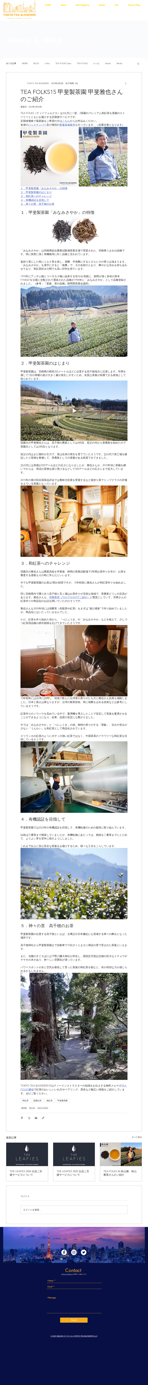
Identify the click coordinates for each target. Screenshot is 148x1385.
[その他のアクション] (125, 83)
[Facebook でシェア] (22, 1117)
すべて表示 (137, 1137)
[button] (138, 63)
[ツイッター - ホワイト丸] (83, 1252)
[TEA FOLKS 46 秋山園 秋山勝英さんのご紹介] (121, 1154)
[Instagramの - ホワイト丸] (74, 1252)
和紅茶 (25, 1100)
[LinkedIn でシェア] (36, 1117)
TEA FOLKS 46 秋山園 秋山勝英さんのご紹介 (120, 1173)
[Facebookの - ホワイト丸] (64, 1252)
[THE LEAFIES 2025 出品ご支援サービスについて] (74, 1154)
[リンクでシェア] (43, 1117)
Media (119, 63)
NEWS (25, 63)
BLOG (36, 63)
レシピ (97, 63)
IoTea (47, 63)
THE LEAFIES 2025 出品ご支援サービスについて (73, 1173)
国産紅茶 (37, 1100)
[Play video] (74, 411)
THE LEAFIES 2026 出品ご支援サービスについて (26, 1173)
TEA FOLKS (82, 63)
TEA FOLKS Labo (63, 63)
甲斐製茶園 (62, 1100)
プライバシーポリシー (67, 1274)
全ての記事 (11, 63)
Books (108, 63)
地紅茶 (49, 1100)
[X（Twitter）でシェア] (29, 1117)
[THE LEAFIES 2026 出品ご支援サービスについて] (27, 1154)
